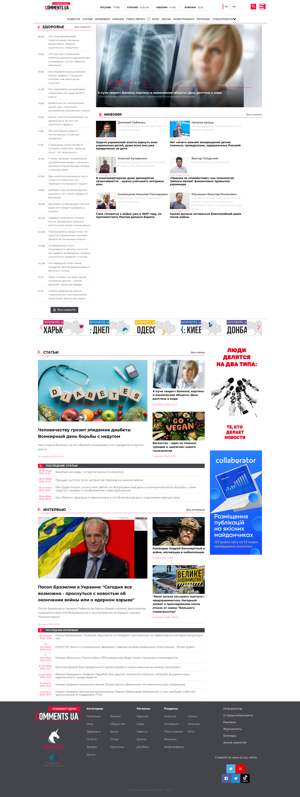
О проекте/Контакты (238, 715)
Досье (166, 19)
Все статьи (198, 352)
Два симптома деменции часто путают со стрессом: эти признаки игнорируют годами (68, 180)
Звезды (92, 747)
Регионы (203, 19)
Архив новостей (235, 742)
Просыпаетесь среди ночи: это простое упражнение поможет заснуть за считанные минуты (68, 235)
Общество (117, 724)
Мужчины (117, 747)
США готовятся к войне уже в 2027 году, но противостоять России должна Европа (128, 215)
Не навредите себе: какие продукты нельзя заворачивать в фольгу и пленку (69, 267)
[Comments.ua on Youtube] (240, 768)
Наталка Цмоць (202, 122)
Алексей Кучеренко (132, 158)
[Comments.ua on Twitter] (230, 768)
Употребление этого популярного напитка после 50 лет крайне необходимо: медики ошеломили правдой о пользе (69, 251)
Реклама (229, 722)
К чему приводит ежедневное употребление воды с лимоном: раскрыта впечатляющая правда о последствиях (68, 164)
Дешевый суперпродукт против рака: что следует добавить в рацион (68, 207)
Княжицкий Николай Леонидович (143, 194)
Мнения (118, 19)
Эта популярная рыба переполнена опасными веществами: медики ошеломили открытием (63, 42)
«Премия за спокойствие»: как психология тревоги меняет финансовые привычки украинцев (202, 181)
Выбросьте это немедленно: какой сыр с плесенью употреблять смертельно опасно (69, 107)
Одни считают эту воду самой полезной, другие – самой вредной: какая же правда (67, 281)
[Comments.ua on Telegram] (235, 778)
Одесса (142, 731)
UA (234, 6)
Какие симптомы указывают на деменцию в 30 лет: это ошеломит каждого (68, 121)
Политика (94, 716)
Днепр (141, 739)
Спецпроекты (222, 19)
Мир (90, 724)
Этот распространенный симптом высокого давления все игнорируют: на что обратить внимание (69, 60)
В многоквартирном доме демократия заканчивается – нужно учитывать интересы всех (130, 181)
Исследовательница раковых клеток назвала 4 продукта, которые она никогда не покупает (67, 77)
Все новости (83, 27)
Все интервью (195, 509)
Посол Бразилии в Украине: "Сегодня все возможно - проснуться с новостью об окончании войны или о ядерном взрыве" (86, 593)
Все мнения (254, 114)
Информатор (232, 708)
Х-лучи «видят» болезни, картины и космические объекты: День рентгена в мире (178, 395)
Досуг (114, 731)
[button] (145, 83)
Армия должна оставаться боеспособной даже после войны (205, 215)
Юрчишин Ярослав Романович (214, 194)
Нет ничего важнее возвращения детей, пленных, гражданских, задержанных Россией (205, 144)
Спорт (114, 739)
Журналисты (232, 729)
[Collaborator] (236, 502)
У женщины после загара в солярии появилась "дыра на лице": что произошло (66, 148)
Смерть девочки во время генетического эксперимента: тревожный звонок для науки (67, 295)
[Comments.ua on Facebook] (226, 778)
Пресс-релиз (135, 19)
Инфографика (183, 19)
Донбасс (143, 747)
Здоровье (94, 731)
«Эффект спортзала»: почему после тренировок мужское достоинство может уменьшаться (69, 221)
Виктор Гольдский (204, 158)
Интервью (102, 19)
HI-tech (92, 739)
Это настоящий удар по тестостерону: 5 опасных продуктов (63, 134)
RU (226, 6)
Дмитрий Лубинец (131, 122)
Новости (73, 19)
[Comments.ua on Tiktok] (245, 778)
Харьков (142, 716)
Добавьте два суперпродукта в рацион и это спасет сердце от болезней (68, 194)
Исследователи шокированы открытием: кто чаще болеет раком (66, 93)
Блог (191, 731)
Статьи (87, 19)
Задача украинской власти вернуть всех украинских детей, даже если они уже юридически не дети (126, 145)
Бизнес (115, 716)
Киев (140, 724)
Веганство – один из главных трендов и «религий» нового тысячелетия (174, 447)
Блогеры (229, 735)
